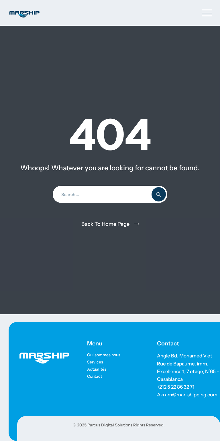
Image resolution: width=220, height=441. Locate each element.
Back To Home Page (105, 224)
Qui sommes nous (103, 354)
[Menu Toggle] (205, 13)
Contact (94, 376)
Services (95, 362)
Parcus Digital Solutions (109, 425)
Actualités (96, 369)
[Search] (159, 194)
